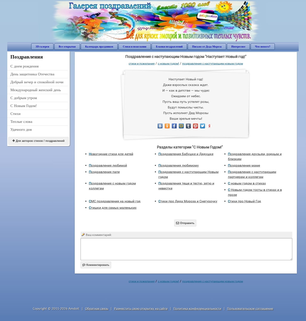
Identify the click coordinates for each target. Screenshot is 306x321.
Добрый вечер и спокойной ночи (36, 82)
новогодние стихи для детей (111, 154)
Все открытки (67, 46)
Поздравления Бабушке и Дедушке (185, 154)
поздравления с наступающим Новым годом (212, 63)
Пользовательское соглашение (250, 309)
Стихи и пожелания (134, 46)
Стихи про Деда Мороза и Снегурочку (187, 201)
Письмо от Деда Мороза (207, 46)
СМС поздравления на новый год (115, 201)
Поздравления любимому (178, 165)
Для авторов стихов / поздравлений (38, 140)
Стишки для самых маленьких (113, 208)
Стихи (15, 114)
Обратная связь (96, 309)
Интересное (238, 46)
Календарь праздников (99, 46)
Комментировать (95, 264)
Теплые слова (21, 121)
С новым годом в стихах (247, 183)
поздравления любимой (108, 165)
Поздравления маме (244, 165)
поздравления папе (104, 172)
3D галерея (42, 46)
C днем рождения (24, 66)
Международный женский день (35, 90)
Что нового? (262, 46)
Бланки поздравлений (169, 46)
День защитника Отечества (32, 74)
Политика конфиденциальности (197, 309)
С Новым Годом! (23, 106)
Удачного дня (21, 129)
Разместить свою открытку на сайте (141, 309)
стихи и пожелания (142, 63)
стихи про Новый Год (244, 201)
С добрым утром (23, 98)
